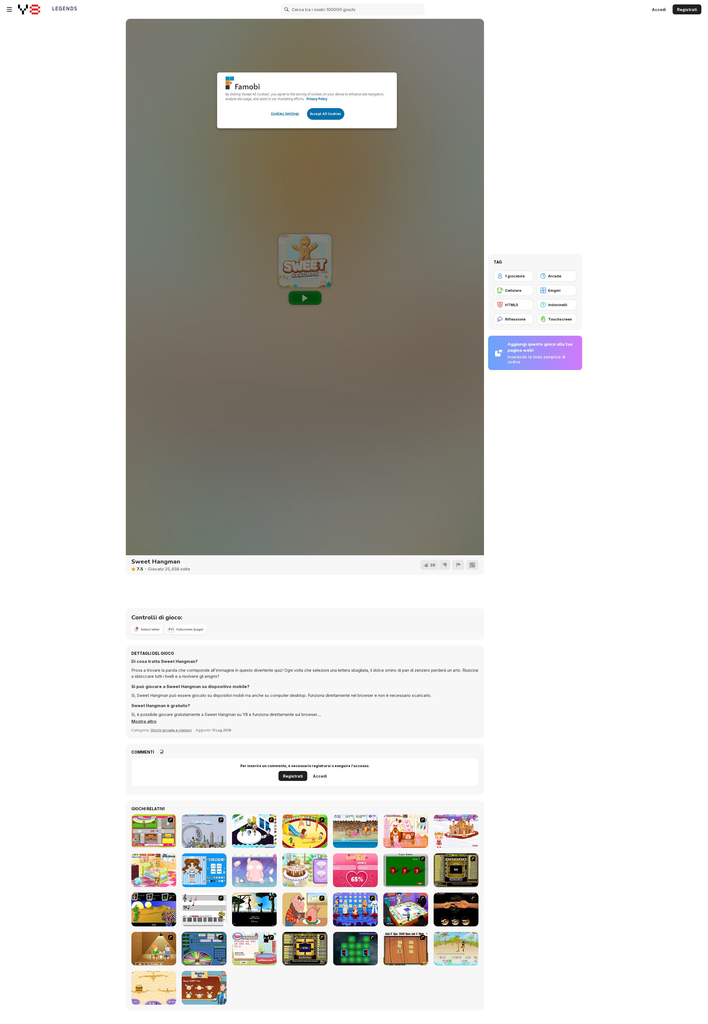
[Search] (287, 9)
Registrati (687, 9)
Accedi (659, 9)
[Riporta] (458, 565)
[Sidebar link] (9, 9)
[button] (144, 721)
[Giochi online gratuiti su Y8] (29, 9)
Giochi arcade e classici (171, 730)
